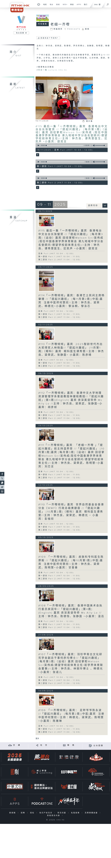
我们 (84, 6)
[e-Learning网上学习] (42, 771)
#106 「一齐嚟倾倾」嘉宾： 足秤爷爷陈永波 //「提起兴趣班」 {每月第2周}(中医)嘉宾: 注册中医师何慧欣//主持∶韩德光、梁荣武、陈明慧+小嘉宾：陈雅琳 (71, 716)
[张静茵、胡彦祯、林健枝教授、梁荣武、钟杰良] (46, 382)
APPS (78, 6)
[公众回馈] (90, 746)
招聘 (23, 813)
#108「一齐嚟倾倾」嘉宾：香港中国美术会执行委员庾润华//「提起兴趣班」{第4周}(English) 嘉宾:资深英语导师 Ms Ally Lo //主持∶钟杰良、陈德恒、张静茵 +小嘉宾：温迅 (71, 611)
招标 (32, 813)
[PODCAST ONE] (42, 801)
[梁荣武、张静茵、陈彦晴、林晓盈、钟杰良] (46, 334)
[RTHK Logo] (18, 6)
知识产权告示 (46, 813)
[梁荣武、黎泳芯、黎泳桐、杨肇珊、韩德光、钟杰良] (46, 281)
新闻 (57, 6)
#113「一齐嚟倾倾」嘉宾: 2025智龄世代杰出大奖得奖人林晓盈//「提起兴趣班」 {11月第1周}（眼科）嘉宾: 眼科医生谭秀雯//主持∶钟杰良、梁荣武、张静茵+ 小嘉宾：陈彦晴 (71, 349)
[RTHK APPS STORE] (15, 801)
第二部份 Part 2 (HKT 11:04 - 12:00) (59, 260)
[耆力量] (69, 786)
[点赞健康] (69, 757)
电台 (50, 6)
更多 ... (38, 739)
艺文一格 (42, 70)
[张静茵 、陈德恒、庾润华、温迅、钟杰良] (46, 595)
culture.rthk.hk (57, 70)
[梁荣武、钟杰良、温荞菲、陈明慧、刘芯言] (46, 435)
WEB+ (64, 6)
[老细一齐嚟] (37, 154)
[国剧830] (15, 771)
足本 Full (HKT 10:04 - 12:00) (56, 254)
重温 (71, 6)
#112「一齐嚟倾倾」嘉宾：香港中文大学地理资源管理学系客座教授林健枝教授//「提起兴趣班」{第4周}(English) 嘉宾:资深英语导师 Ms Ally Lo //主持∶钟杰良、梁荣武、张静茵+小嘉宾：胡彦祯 (71, 400)
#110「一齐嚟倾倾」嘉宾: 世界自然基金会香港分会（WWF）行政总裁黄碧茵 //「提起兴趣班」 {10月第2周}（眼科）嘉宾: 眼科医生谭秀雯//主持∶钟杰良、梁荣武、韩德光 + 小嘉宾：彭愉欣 (71, 511)
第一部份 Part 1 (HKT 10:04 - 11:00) (59, 257)
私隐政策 (76, 813)
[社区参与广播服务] (96, 771)
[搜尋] (107, 4)
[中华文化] (15, 786)
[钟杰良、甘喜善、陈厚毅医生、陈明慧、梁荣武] (46, 546)
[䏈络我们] (64, 745)
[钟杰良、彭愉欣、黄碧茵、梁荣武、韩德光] (46, 494)
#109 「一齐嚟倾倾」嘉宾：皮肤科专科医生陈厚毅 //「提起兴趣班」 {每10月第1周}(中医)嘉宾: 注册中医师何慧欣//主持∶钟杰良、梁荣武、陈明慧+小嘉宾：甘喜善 (71, 562)
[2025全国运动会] (15, 757)
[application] (71, 145)
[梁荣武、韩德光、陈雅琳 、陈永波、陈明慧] (46, 700)
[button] (38, 145)
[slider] (100, 145)
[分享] (37, 745)
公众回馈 (98, 746)
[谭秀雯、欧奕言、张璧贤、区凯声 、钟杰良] (46, 220)
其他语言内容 (54, 815)
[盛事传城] (96, 786)
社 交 (44, 745)
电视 (44, 6)
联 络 (71, 745)
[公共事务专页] (69, 771)
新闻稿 (13, 813)
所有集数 (42, 24)
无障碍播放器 (92, 813)
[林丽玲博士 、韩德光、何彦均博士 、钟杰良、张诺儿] (46, 644)
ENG (96, 5)
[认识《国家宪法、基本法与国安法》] (42, 786)
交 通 (16, 745)
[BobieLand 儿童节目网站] (96, 757)
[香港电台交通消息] (10, 745)
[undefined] (39, 4)
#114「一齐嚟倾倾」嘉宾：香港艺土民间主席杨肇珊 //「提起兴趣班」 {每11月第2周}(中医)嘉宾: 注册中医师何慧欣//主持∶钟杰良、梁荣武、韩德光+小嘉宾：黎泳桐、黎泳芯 (71, 301)
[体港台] (42, 757)
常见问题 (62, 813)
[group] (93, 145)
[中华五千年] (69, 801)
